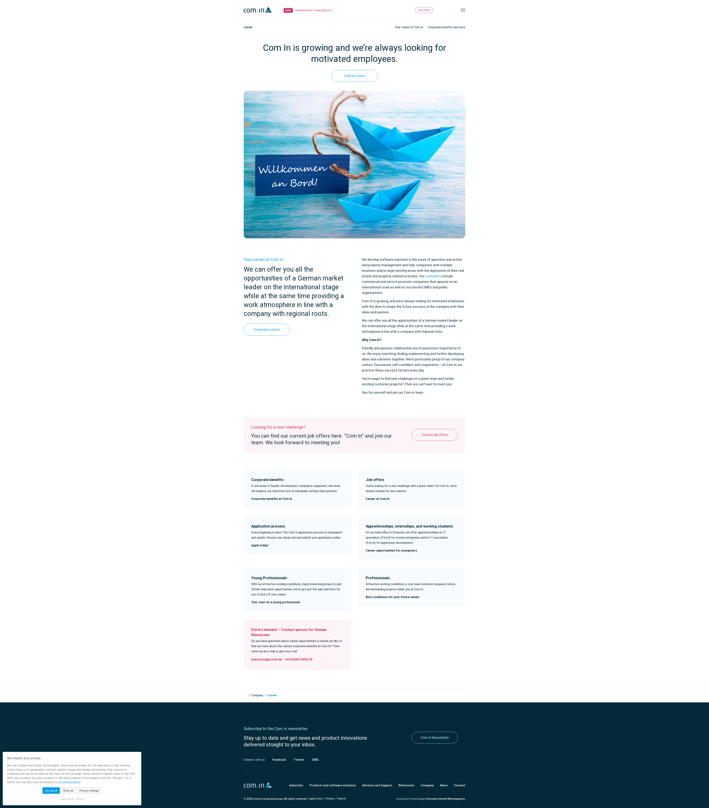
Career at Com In (377, 499)
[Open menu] (463, 9)
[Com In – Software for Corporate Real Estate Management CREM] (258, 10)
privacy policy (71, 782)
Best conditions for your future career (392, 597)
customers (433, 276)
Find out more (354, 76)
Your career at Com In (409, 27)
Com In (245, 694)
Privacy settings (89, 790)
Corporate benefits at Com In (271, 499)
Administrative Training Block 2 (313, 10)
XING (315, 759)
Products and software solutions (332, 785)
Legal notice (315, 798)
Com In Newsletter (435, 737)
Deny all (68, 790)
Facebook (279, 759)
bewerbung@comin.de (266, 659)
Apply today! (259, 545)
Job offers (424, 10)
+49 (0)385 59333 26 (298, 659)
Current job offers (435, 435)
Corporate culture (267, 329)
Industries (296, 785)
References (406, 785)
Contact (459, 785)
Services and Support (377, 785)
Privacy (330, 798)
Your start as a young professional (275, 602)
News (444, 785)
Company (257, 695)
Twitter (298, 759)
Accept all (51, 790)
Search (441, 10)
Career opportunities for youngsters (391, 550)
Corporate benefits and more (446, 27)
